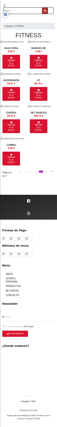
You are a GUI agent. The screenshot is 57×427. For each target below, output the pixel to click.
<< (20, 172)
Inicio (9, 274)
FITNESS (19, 26)
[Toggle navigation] (5, 14)
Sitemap (23, 410)
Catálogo (9, 26)
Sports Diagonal (12, 280)
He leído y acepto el (18, 326)
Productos (13, 286)
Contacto (12, 295)
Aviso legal (28, 326)
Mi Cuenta (12, 290)
